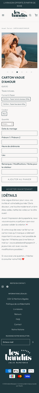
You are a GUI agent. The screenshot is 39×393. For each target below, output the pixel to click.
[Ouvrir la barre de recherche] (30, 15)
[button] (19, 50)
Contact (18, 324)
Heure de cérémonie (11, 146)
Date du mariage (9, 128)
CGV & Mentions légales (17, 299)
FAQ (19, 259)
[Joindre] (33, 342)
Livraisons (17, 309)
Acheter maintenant (19, 189)
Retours (17, 314)
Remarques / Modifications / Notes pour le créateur (19, 165)
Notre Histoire (18, 329)
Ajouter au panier (19, 179)
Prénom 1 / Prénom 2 (11, 137)
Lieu (3, 155)
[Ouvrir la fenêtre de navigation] (3, 15)
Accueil (4, 28)
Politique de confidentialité (18, 304)
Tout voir (9, 28)
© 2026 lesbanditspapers (10, 384)
